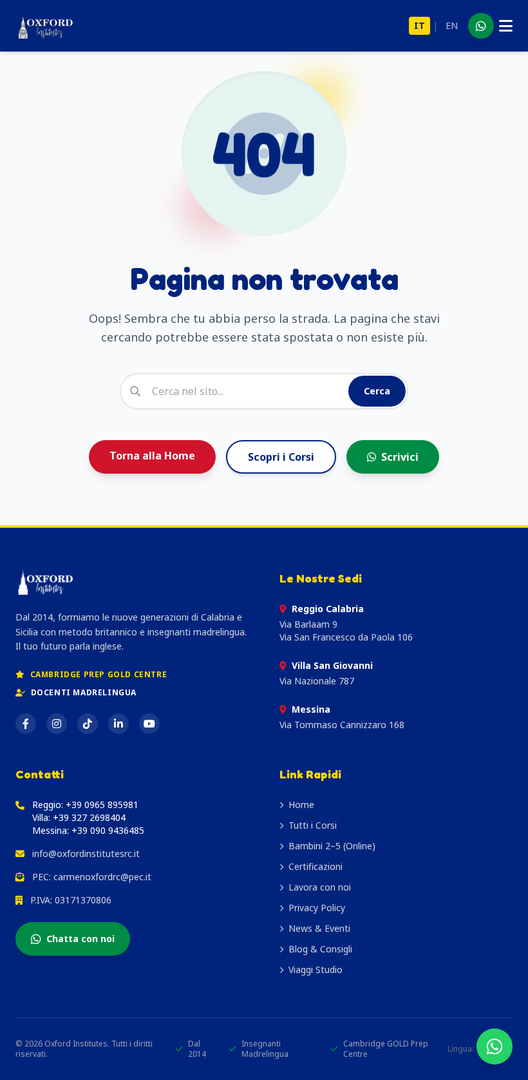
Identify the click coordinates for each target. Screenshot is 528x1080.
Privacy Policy (316, 908)
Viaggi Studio (315, 969)
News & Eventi (319, 928)
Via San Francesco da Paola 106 (346, 637)
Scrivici (400, 457)
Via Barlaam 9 (308, 624)
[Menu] (506, 25)
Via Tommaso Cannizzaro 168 (341, 724)
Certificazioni (315, 866)
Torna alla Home (152, 455)
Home (301, 804)
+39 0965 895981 (102, 804)
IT (419, 25)
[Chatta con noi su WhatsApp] (494, 1046)
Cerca (377, 391)
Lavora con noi (319, 887)
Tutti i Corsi (312, 825)
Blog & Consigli (320, 949)
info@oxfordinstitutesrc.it (86, 853)
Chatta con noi (80, 938)
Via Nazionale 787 (316, 681)
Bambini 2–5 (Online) (331, 846)
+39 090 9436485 (107, 830)
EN (452, 25)
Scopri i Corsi (281, 457)
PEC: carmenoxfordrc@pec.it (91, 877)
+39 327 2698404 (89, 817)
